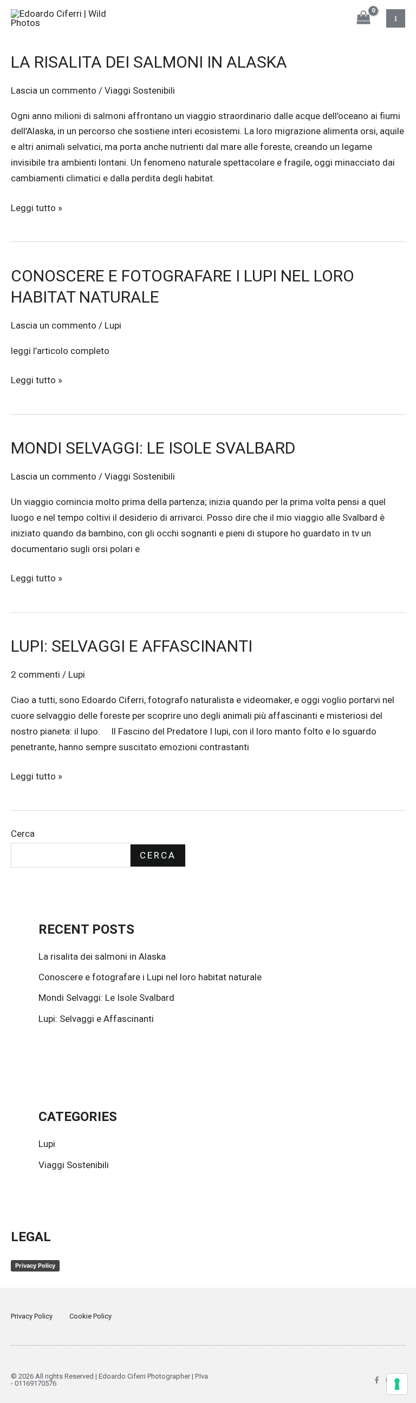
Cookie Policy (90, 1316)
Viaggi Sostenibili (140, 90)
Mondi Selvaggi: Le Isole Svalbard (153, 447)
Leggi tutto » (36, 206)
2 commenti (35, 674)
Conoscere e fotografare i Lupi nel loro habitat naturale (150, 977)
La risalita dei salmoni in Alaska (149, 62)
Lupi (113, 325)
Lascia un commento (53, 90)
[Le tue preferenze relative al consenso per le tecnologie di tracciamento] (397, 1384)
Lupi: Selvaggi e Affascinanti (131, 646)
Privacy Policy (35, 1265)
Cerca (23, 833)
